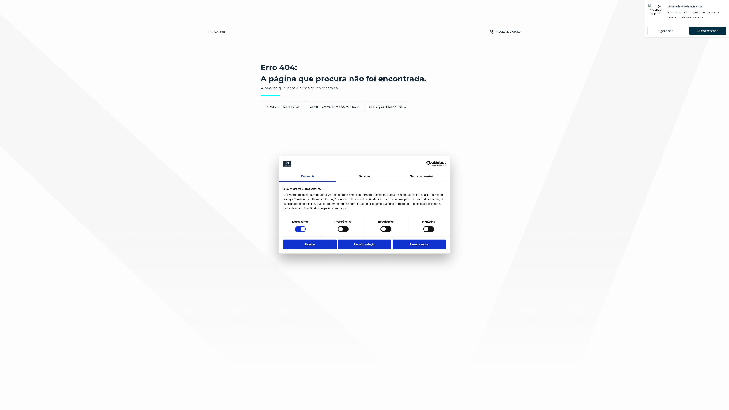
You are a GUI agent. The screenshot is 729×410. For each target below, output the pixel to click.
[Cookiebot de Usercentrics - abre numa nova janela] (429, 163)
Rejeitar (310, 244)
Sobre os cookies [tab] (421, 176)
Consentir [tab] (307, 176)
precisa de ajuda (508, 31)
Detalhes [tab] (364, 176)
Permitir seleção (364, 244)
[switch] (343, 229)
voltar (219, 32)
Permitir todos (419, 244)
